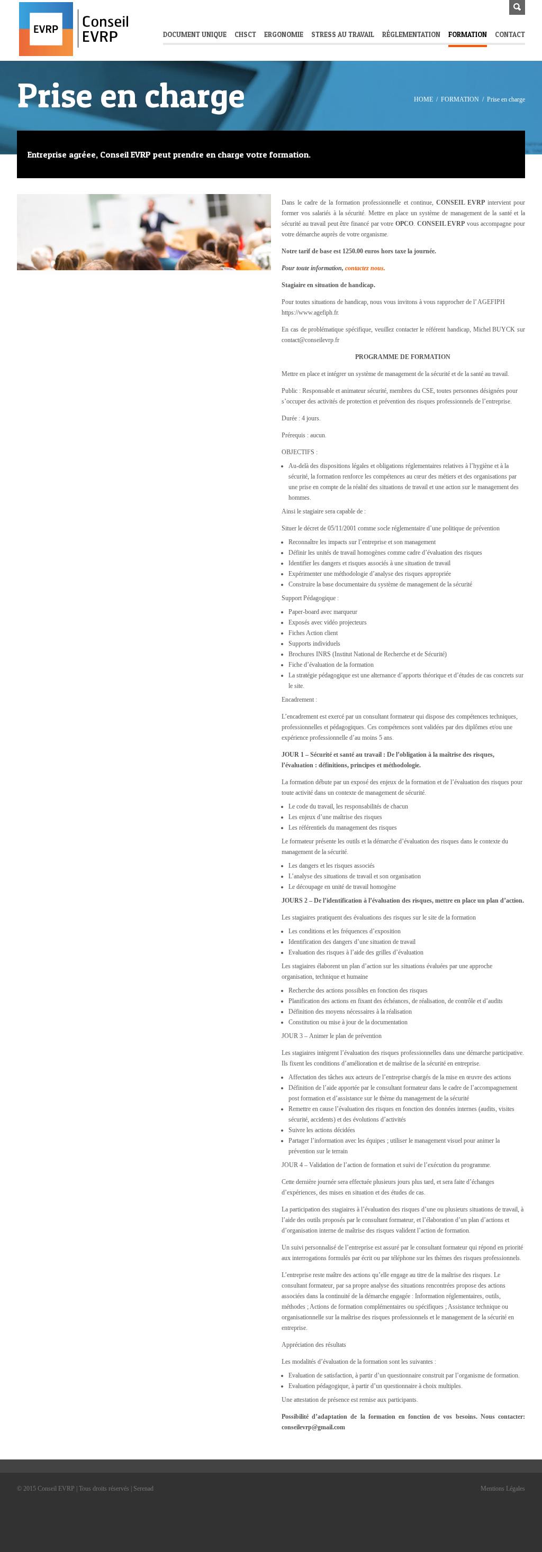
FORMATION (467, 34)
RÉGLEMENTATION (411, 34)
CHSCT (245, 34)
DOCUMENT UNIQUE (195, 34)
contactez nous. (365, 268)
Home (423, 99)
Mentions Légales (503, 1488)
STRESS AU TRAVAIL (342, 34)
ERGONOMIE (283, 34)
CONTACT (510, 34)
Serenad (142, 1488)
